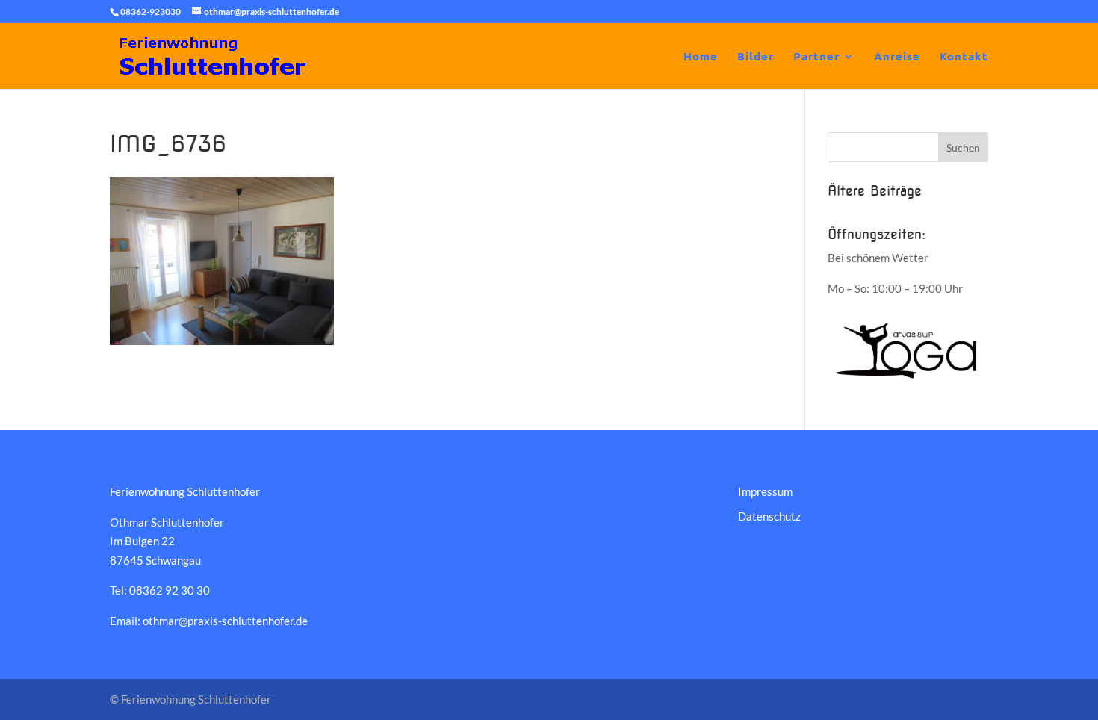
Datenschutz (769, 516)
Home (700, 57)
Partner (816, 57)
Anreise (897, 57)
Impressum (765, 491)
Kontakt (964, 57)
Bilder (755, 57)
